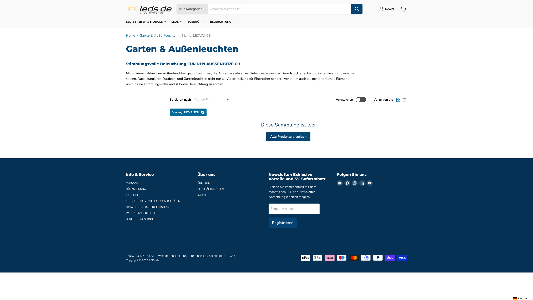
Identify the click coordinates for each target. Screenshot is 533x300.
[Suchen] (356, 9)
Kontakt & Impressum (140, 256)
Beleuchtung (221, 22)
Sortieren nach (180, 99)
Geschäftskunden (210, 189)
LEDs (175, 22)
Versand (132, 183)
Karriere (132, 195)
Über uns (203, 183)
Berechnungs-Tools (140, 219)
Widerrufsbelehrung (172, 256)
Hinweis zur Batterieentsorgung (150, 207)
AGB (232, 256)
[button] (523, 298)
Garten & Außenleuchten (158, 36)
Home (130, 36)
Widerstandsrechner (142, 213)
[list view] (404, 100)
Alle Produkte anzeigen (288, 136)
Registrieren (283, 222)
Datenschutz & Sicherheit (208, 256)
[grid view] (398, 100)
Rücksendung (136, 189)
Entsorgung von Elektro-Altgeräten (153, 201)
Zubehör (195, 22)
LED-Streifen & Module (144, 22)
